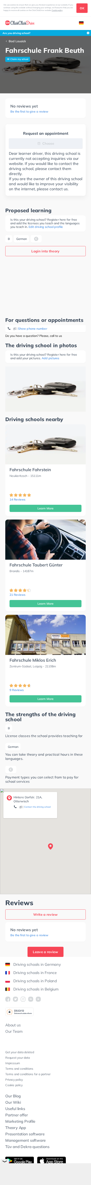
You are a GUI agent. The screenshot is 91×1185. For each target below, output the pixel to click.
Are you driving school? (16, 33)
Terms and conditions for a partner (28, 1074)
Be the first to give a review (29, 111)
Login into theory (45, 251)
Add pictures (50, 358)
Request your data (17, 1058)
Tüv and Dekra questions (27, 1146)
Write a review (45, 914)
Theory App (15, 1127)
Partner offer (16, 1115)
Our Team (13, 1031)
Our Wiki (13, 1102)
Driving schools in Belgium (36, 989)
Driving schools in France (35, 972)
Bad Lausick (17, 41)
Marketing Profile (20, 1121)
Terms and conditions (19, 1069)
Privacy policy (14, 1080)
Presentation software (25, 1134)
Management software (25, 1140)
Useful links (15, 1108)
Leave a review (45, 952)
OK (82, 8)
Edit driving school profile (46, 227)
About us (13, 1025)
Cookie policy (57, 10)
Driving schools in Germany (37, 964)
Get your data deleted (19, 1052)
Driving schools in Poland (35, 980)
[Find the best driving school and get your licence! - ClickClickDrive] (19, 23)
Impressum (12, 1063)
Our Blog (13, 1096)
